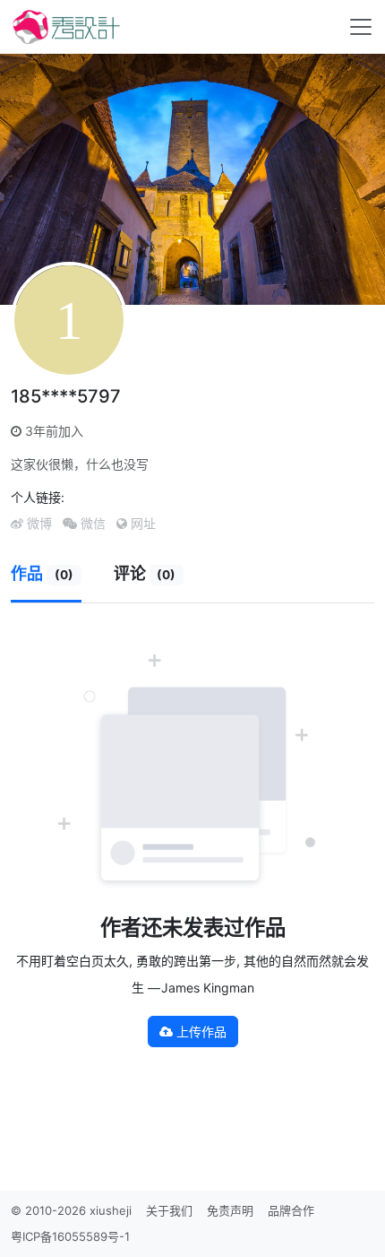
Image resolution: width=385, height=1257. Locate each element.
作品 (42, 573)
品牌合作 (291, 1210)
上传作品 (200, 1031)
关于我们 (169, 1210)
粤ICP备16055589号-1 (70, 1236)
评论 (145, 573)
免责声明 (230, 1210)
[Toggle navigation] (360, 26)
